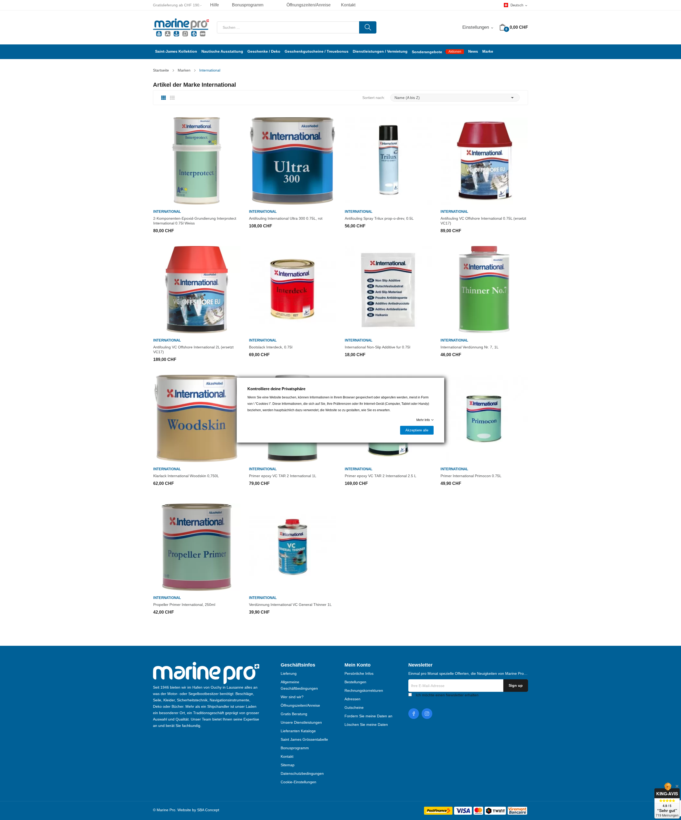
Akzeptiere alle (416, 430)
